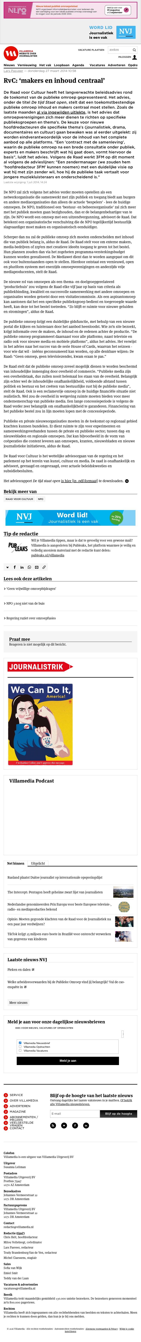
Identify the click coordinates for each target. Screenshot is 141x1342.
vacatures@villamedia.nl (19, 1288)
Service (16, 1095)
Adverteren (116, 65)
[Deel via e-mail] (36, 567)
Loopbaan (61, 65)
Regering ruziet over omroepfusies (31, 618)
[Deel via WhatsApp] (29, 567)
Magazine (18, 1111)
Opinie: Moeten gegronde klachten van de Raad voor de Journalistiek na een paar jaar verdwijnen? (59, 921)
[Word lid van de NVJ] (103, 32)
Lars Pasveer (13, 71)
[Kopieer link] (44, 567)
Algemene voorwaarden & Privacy (102, 1328)
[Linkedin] (86, 1125)
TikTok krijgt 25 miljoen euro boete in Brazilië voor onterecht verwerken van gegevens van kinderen (59, 936)
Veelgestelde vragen (22, 1124)
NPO (40, 499)
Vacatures (97, 65)
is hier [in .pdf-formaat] (79, 480)
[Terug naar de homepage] (20, 53)
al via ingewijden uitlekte (61, 112)
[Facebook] (75, 1125)
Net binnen (15, 863)
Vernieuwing (27, 65)
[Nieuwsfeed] (53, 1125)
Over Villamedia (24, 1100)
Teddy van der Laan (16, 1278)
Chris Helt (10, 1237)
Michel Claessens (15, 1258)
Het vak (45, 65)
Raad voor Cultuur (19, 499)
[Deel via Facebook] (14, 567)
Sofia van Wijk (13, 1268)
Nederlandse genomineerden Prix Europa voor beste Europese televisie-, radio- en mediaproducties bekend (59, 906)
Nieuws (9, 65)
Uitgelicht (38, 863)
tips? (20, 1233)
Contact (17, 1128)
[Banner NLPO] (70, 10)
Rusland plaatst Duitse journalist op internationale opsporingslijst (55, 877)
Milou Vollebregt (14, 1242)
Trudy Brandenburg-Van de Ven (23, 1253)
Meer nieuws (18, 1003)
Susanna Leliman (15, 1167)
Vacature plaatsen (91, 49)
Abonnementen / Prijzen (24, 1119)
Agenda (78, 65)
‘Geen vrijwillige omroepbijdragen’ (31, 589)
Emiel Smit (11, 1273)
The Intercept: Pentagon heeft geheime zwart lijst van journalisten (55, 892)
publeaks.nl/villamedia (47, 555)
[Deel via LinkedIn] (22, 567)
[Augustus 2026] (70, 667)
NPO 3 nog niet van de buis (25, 603)
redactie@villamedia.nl (19, 1227)
